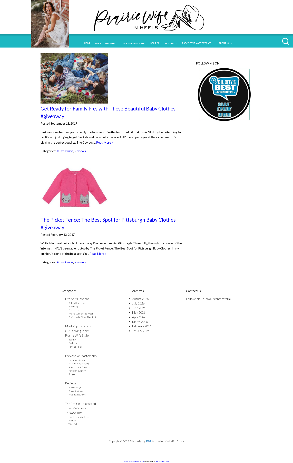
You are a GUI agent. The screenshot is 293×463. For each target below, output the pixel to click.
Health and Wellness (79, 416)
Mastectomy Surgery (79, 367)
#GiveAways (65, 151)
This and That (74, 413)
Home (87, 43)
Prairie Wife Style (77, 335)
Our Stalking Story (77, 331)
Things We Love (75, 408)
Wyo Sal (73, 424)
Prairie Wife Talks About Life (83, 317)
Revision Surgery (77, 370)
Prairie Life (74, 310)
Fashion (73, 343)
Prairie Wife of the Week (81, 313)
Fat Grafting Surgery (79, 363)
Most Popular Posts (78, 326)
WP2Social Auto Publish (134, 461)
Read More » (104, 142)
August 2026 (140, 299)
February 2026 (141, 326)
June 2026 (138, 308)
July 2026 (138, 303)
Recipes (155, 43)
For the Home (76, 346)
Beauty (72, 339)
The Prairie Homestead (80, 403)
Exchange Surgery (77, 359)
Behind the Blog (76, 302)
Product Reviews (77, 394)
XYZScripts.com (162, 461)
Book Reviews (76, 391)
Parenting (73, 306)
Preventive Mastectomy (196, 43)
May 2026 (138, 312)
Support (73, 374)
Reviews (80, 151)
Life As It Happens (77, 299)
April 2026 (139, 317)
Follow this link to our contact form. (208, 299)
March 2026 (140, 321)
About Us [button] (224, 43)
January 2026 (141, 331)
